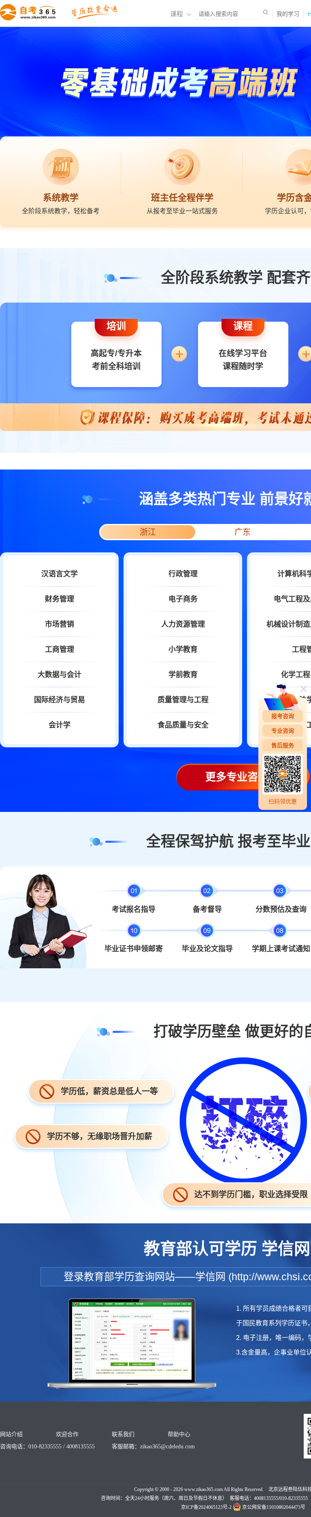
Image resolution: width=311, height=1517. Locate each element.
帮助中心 (179, 1434)
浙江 (148, 532)
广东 (242, 532)
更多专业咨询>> (243, 777)
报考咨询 (282, 716)
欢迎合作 (67, 1434)
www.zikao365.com (203, 1489)
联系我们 (123, 1434)
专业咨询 (282, 730)
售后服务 (282, 745)
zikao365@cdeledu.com (167, 1446)
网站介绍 (11, 1434)
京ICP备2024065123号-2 (206, 1507)
